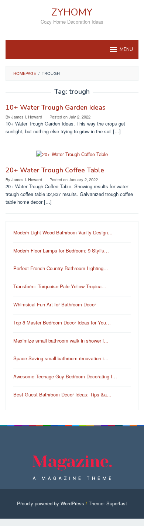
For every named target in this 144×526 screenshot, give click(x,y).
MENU (126, 49)
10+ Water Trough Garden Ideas (56, 107)
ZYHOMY (72, 12)
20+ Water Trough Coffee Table (55, 170)
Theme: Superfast (108, 503)
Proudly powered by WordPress (50, 503)
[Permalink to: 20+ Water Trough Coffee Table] (72, 157)
